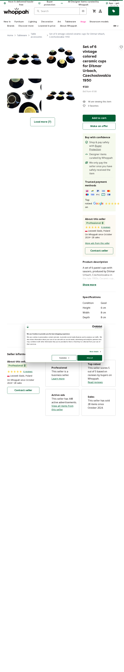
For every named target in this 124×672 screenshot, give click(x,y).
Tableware (22, 35)
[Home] (16, 11)
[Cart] (94, 11)
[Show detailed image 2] (61, 59)
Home (10, 35)
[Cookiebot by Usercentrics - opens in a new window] (93, 326)
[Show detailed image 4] (61, 96)
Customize (63, 358)
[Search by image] (83, 11)
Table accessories (36, 35)
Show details (94, 351)
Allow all (90, 358)
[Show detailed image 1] (24, 59)
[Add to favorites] (121, 47)
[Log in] (100, 11)
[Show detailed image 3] (24, 96)
